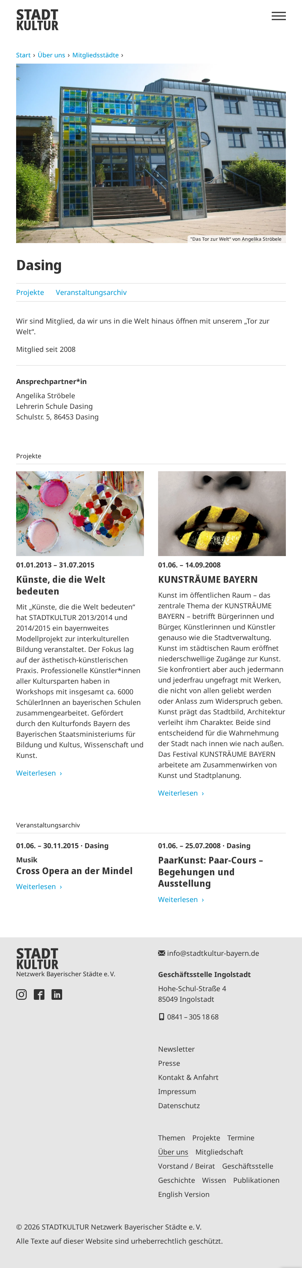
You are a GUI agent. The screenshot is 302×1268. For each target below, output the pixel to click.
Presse (169, 1063)
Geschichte (176, 1180)
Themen (171, 1137)
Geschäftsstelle (247, 1166)
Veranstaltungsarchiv (91, 292)
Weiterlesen (36, 773)
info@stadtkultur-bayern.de (213, 953)
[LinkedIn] (57, 1096)
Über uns (51, 55)
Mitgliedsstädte (95, 55)
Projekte (30, 292)
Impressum (177, 1091)
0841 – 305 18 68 (193, 1016)
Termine (240, 1137)
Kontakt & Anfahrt (188, 1077)
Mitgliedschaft (219, 1151)
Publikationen (256, 1180)
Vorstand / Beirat (186, 1166)
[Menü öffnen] (279, 16)
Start (23, 55)
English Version (184, 1194)
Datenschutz (179, 1105)
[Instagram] (21, 1096)
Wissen (214, 1180)
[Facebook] (39, 1096)
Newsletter (176, 1049)
